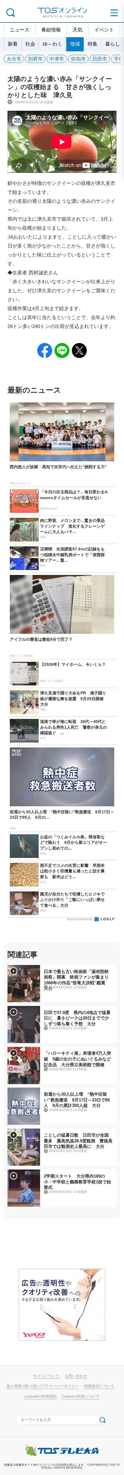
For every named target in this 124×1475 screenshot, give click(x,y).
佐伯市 (78, 59)
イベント (104, 30)
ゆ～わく (52, 44)
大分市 (14, 59)
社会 (30, 44)
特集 (92, 44)
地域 (75, 44)
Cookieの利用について (80, 1396)
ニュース (19, 30)
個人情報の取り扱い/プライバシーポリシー (42, 1386)
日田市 (99, 59)
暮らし (112, 44)
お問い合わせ (76, 1376)
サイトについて (46, 1376)
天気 (77, 30)
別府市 (35, 59)
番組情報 (51, 30)
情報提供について (99, 1386)
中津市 (56, 59)
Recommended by (80, 919)
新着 (13, 44)
